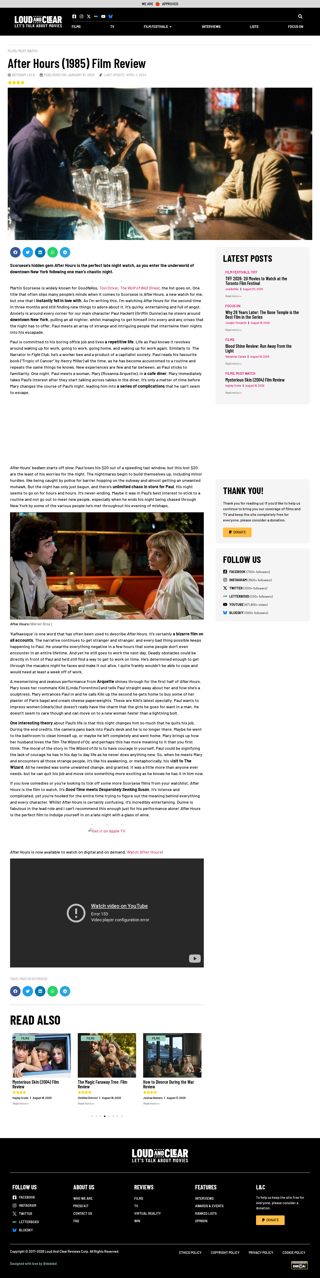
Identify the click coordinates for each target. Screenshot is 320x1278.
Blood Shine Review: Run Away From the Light (258, 348)
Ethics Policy (190, 1253)
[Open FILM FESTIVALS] (170, 26)
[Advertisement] (107, 432)
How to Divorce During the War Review (103, 1084)
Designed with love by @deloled (33, 1264)
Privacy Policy (261, 1253)
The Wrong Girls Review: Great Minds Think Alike (168, 1084)
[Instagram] (81, 16)
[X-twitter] (89, 16)
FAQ (76, 1221)
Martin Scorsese (34, 979)
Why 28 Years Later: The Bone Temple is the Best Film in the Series (262, 314)
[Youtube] (103, 16)
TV (136, 1206)
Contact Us (82, 1213)
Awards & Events (209, 1206)
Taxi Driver (108, 287)
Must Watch (27, 51)
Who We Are (83, 1198)
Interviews (204, 1198)
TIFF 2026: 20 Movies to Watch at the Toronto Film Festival (256, 281)
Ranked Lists (206, 1213)
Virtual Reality (147, 1213)
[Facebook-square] (74, 16)
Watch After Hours (144, 851)
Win (137, 1221)
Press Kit (81, 1206)
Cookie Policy (294, 1253)
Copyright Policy (225, 1253)
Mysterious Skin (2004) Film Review (255, 379)
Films (12, 51)
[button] (300, 16)
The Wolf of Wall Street (140, 287)
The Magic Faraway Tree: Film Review (37, 1084)
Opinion (201, 1221)
